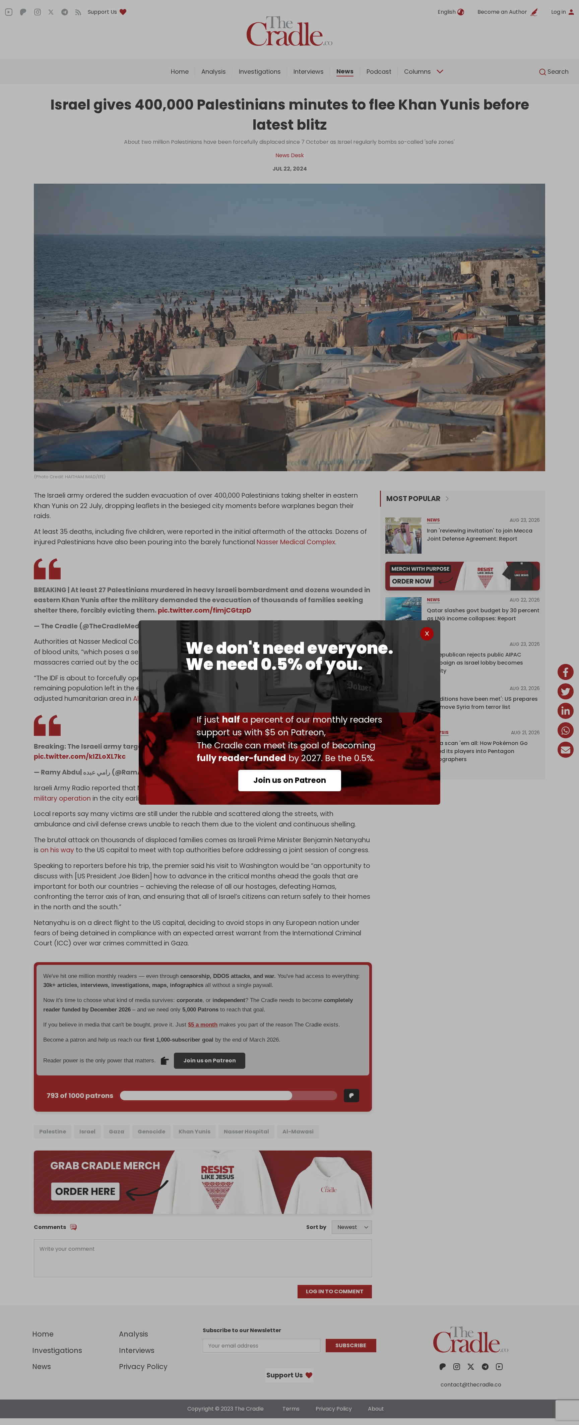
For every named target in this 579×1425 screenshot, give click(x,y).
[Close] (427, 633)
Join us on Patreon (289, 780)
